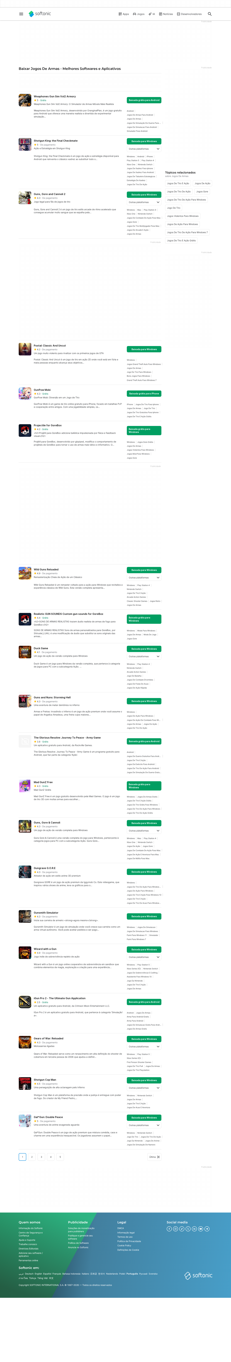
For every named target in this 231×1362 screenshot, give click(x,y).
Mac (139, 210)
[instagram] (175, 1228)
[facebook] (169, 1228)
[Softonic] (40, 14)
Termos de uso (124, 1236)
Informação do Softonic (31, 1228)
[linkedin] (194, 1228)
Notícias (168, 14)
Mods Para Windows (146, 630)
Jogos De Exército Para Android (140, 764)
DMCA (120, 1228)
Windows (131, 156)
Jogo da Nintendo (135, 981)
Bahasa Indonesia (71, 1273)
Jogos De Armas (134, 119)
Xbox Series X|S (134, 968)
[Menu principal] (21, 14)
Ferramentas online (28, 1260)
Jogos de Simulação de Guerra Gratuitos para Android (144, 772)
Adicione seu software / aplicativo (31, 1254)
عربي (21, 1273)
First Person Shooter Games (139, 1062)
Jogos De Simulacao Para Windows (142, 931)
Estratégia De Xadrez (136, 180)
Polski (122, 1273)
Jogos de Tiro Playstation (138, 1070)
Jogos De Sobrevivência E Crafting (142, 973)
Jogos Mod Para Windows (138, 454)
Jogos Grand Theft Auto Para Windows (144, 364)
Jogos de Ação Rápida (137, 688)
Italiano (85, 1273)
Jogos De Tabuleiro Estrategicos (141, 176)
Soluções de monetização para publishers (81, 1230)
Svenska (153, 1273)
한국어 (101, 1273)
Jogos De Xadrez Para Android (140, 172)
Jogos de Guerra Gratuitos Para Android (144, 756)
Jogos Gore (132, 222)
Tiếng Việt (42, 1278)
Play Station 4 (148, 160)
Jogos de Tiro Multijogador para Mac (143, 226)
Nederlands (112, 1273)
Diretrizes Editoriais (28, 1248)
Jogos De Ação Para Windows (140, 716)
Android (130, 111)
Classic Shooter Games (137, 601)
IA (154, 14)
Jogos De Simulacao (146, 927)
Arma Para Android (135, 1021)
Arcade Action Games (136, 597)
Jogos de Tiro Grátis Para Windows (142, 805)
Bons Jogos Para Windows (138, 376)
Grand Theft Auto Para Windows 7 (142, 380)
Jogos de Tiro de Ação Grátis (140, 813)
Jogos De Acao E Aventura (138, 1107)
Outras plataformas (139, 148)
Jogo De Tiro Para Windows (139, 372)
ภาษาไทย (23, 1278)
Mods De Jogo (150, 634)
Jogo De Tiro (149, 408)
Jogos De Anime (152, 1141)
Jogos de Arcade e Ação (137, 230)
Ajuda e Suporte (27, 1239)
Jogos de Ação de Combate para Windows (144, 720)
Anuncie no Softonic (78, 1247)
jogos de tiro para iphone (147, 404)
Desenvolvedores (191, 14)
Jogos (140, 14)
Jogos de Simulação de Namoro (141, 1144)
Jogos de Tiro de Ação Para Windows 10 (144, 887)
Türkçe (32, 1278)
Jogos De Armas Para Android (140, 115)
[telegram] (206, 1228)
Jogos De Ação (150, 724)
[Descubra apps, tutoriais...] (210, 14)
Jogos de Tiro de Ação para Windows (143, 809)
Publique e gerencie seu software (80, 1237)
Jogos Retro (155, 601)
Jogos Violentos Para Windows (140, 450)
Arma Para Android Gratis (138, 1016)
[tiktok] (181, 1228)
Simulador (153, 935)
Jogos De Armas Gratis (147, 797)
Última (152, 1157)
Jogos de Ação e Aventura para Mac (143, 854)
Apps (126, 14)
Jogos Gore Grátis (145, 442)
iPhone (150, 156)
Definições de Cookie (128, 1249)
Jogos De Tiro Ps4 (135, 1066)
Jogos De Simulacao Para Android (142, 127)
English (38, 1273)
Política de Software (78, 1243)
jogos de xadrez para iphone (140, 168)
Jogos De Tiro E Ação (136, 593)
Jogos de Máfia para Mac (138, 858)
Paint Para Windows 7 (136, 939)
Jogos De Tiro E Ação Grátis (139, 416)
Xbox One (131, 164)
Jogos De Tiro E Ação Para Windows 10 (144, 895)
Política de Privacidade (129, 1241)
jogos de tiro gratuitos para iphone (143, 412)
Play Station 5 (133, 160)
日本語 (93, 1273)
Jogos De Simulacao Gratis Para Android (144, 1025)
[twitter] (188, 1228)
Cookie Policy (124, 1245)
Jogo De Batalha (134, 676)
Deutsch (29, 1273)
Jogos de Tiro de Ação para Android (143, 768)
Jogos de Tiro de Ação (137, 184)
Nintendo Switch (145, 164)
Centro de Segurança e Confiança (31, 1234)
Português (132, 1273)
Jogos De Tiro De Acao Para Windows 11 (144, 903)
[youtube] (200, 1228)
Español (47, 1273)
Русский (143, 1273)
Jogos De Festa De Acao (137, 684)
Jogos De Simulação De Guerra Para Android (144, 123)
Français (56, 1273)
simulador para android (137, 131)
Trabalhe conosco (28, 1244)
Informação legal (126, 1232)
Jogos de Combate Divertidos (140, 680)
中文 (51, 1278)
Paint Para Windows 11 (137, 935)
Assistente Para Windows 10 (139, 976)
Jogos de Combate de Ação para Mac (144, 218)
